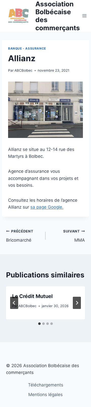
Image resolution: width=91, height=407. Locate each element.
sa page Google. (46, 207)
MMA (74, 236)
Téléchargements (45, 384)
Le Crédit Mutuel (32, 296)
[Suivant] (77, 303)
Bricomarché (19, 236)
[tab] (39, 323)
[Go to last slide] (14, 303)
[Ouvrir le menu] (84, 16)
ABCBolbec (23, 70)
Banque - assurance (27, 48)
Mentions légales (45, 394)
